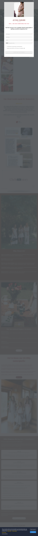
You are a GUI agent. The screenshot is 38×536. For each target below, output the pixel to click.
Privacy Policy (4, 532)
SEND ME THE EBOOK (19, 52)
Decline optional (33, 529)
